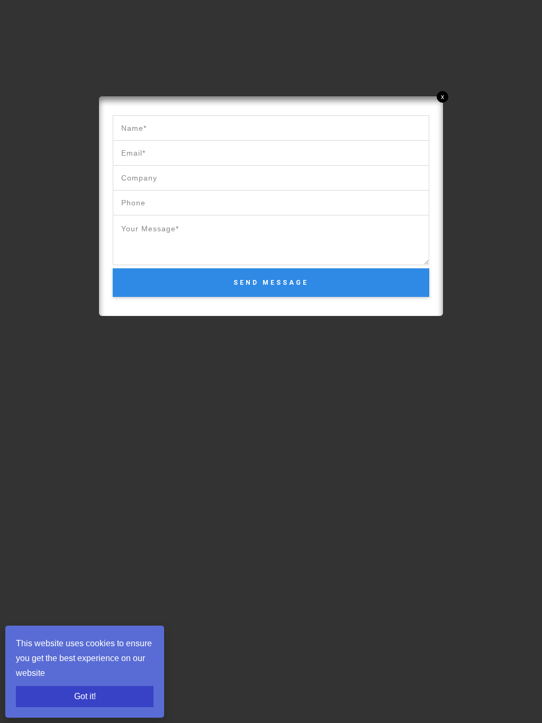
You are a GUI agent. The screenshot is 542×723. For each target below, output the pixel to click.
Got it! (85, 696)
